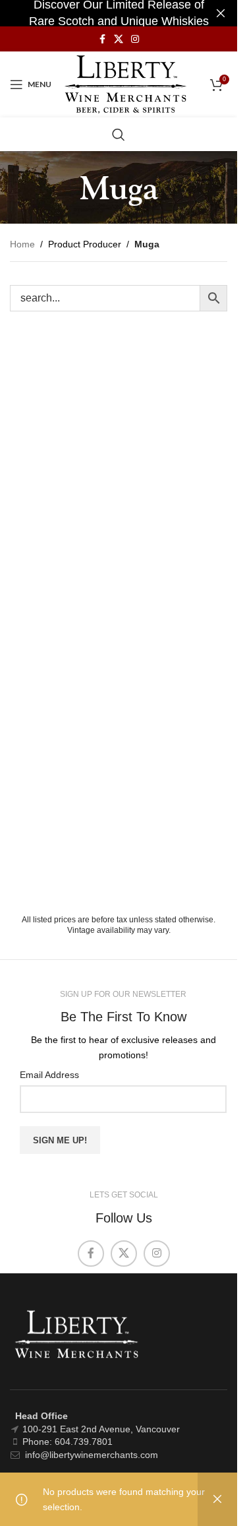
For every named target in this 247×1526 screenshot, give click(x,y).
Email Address (49, 1074)
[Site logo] (125, 84)
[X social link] (118, 39)
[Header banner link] (118, 13)
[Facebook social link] (102, 39)
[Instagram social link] (135, 39)
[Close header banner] (220, 13)
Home (22, 244)
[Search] (118, 134)
